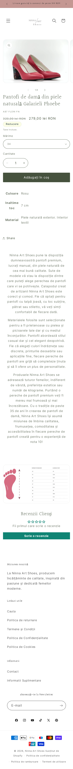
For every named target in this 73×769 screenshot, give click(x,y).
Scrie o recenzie (36, 536)
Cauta (11, 611)
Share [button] (11, 238)
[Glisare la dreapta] (45, 90)
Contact (13, 671)
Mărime (8, 136)
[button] (8, 20)
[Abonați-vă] (61, 705)
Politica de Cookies (21, 647)
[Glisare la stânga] (28, 90)
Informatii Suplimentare (24, 680)
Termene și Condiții (21, 629)
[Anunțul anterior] (7, 4)
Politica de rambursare (24, 761)
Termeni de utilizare (54, 761)
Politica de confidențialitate (43, 755)
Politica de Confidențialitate (27, 638)
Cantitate (9, 153)
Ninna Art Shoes (35, 751)
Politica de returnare (22, 620)
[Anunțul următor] (66, 4)
